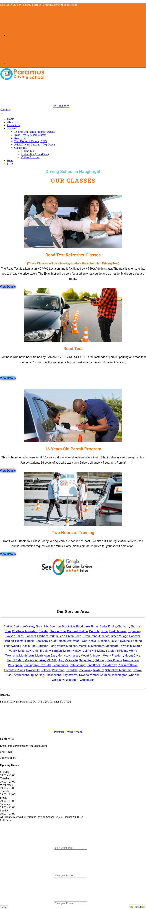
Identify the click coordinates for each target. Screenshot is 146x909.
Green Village (119, 636)
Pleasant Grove (127, 665)
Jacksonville (44, 641)
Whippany (58, 679)
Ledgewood (11, 646)
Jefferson (59, 641)
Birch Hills (41, 626)
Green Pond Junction (96, 636)
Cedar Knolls (108, 626)
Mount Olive (132, 655)
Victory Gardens (100, 675)
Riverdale (72, 670)
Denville (94, 631)
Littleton (43, 646)
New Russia (114, 660)
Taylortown (70, 675)
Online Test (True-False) (35, 154)
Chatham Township (24, 631)
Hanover (134, 636)
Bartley (8, 626)
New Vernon (131, 660)
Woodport (72, 679)
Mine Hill (90, 650)
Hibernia (20, 641)
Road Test (20, 138)
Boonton (55, 626)
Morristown (26, 655)
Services (12, 128)
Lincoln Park (28, 646)
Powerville (32, 670)
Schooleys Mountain (118, 670)
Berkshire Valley (24, 626)
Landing (136, 641)
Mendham (97, 646)
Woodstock (86, 679)
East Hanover (117, 631)
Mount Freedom (113, 655)
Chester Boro (57, 631)
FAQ (10, 163)
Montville (103, 650)
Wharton (134, 675)
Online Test (20, 147)
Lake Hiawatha (120, 641)
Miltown (78, 650)
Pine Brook (94, 665)
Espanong (134, 631)
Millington (55, 650)
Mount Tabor (15, 660)
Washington (119, 675)
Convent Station (77, 631)
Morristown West (68, 655)
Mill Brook (41, 650)
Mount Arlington (91, 655)
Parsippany (15, 665)
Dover (104, 631)
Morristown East (45, 655)
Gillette (60, 636)
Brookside (68, 626)
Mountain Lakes (35, 660)
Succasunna (54, 675)
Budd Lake (83, 626)
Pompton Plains (14, 670)
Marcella (84, 646)
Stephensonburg (23, 675)
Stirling (39, 675)
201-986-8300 (61, 106)
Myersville (71, 660)
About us (12, 122)
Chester (43, 631)
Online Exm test (30, 157)
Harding (9, 641)
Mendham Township (118, 646)
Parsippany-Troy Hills (37, 665)
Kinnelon (103, 641)
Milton (67, 650)
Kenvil (93, 641)
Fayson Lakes (15, 636)
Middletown (25, 650)
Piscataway (109, 665)
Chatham (123, 626)
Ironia (31, 641)
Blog (10, 160)
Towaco (84, 675)
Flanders (30, 636)
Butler (94, 626)
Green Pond (73, 636)
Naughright (86, 660)
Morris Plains (118, 650)
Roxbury (98, 670)
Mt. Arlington (55, 660)
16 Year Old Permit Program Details (34, 131)
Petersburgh (77, 665)
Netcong (100, 660)
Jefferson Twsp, (77, 641)
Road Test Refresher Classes (30, 134)
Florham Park (45, 636)
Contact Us (13, 125)
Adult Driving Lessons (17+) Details (34, 144)
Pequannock (61, 665)
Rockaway (85, 670)
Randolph (58, 670)
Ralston (46, 670)
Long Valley (57, 646)
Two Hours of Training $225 (30, 141)
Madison (71, 646)
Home (10, 118)
